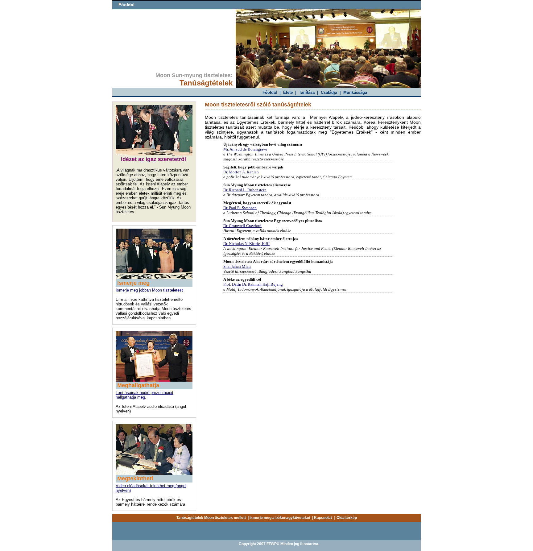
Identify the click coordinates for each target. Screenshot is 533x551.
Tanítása (307, 92)
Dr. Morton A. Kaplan (241, 172)
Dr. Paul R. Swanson (240, 207)
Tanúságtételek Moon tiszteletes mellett (211, 518)
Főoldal (126, 4)
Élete (288, 92)
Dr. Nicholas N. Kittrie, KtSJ (246, 243)
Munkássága (355, 92)
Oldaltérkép (347, 518)
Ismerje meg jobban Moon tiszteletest (149, 290)
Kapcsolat (323, 518)
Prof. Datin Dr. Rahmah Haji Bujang (253, 284)
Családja (329, 92)
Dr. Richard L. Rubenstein (244, 190)
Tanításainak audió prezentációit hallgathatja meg (144, 395)
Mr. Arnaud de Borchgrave (245, 149)
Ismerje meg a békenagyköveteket (280, 518)
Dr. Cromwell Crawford (242, 225)
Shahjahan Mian (237, 266)
